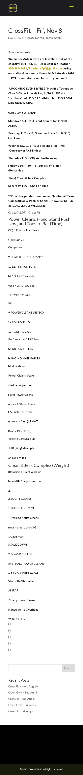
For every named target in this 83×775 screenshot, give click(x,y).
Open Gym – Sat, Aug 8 (23, 692)
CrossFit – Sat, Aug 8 (21, 698)
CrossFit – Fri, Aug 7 (20, 711)
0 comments (54, 37)
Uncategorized (34, 37)
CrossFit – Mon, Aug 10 (23, 686)
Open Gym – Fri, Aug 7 (22, 705)
